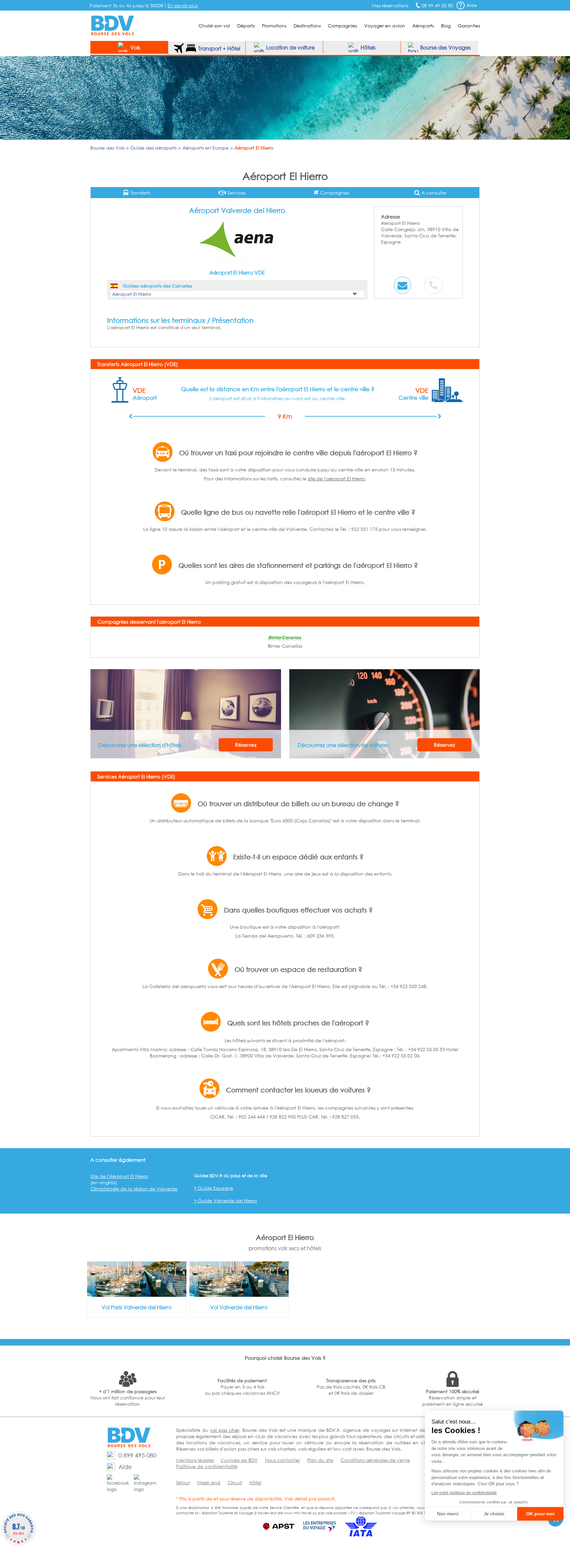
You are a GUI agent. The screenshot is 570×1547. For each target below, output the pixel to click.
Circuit (235, 1482)
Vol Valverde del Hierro (239, 1307)
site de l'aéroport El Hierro (336, 478)
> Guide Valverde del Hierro (225, 1200)
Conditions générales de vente (375, 1460)
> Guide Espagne (213, 1188)
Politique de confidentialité (207, 1466)
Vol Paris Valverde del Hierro (137, 1307)
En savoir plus (183, 5)
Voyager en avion (384, 25)
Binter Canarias (285, 646)
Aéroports (423, 25)
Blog (446, 25)
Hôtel (255, 1482)
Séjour (183, 1482)
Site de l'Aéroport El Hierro (119, 1176)
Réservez (245, 744)
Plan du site (320, 1460)
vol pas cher (224, 1430)
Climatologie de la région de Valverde (133, 1189)
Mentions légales (195, 1460)
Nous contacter (282, 1460)
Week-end (208, 1482)
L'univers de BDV (239, 1460)
